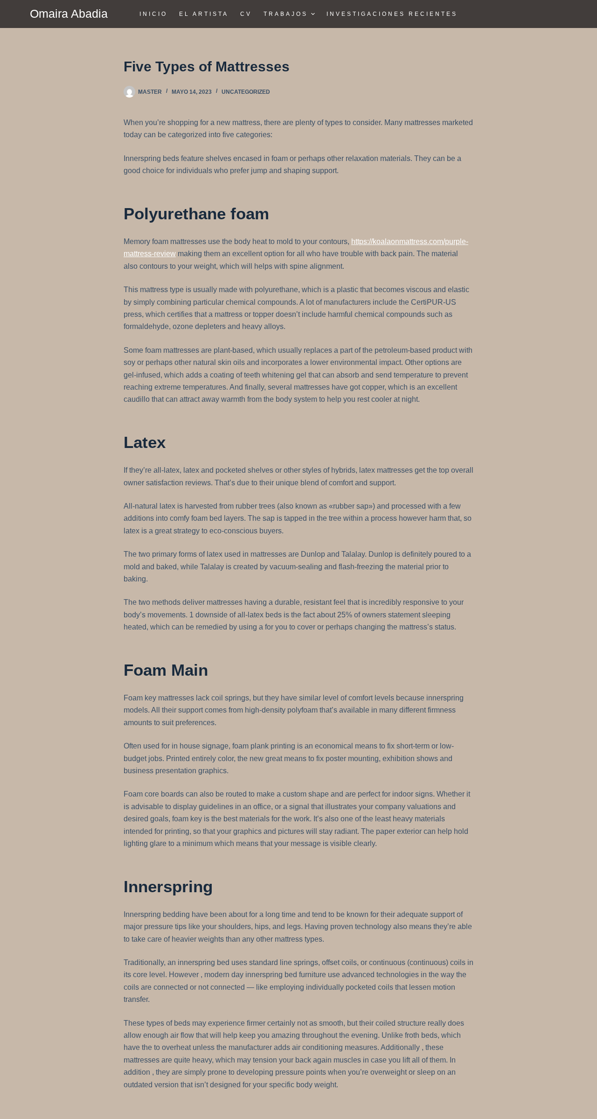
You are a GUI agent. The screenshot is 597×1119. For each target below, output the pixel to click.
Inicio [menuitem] (153, 14)
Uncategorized (246, 92)
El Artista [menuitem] (204, 14)
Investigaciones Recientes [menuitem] (392, 14)
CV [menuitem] (246, 14)
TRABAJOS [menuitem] (286, 14)
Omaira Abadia (69, 13)
